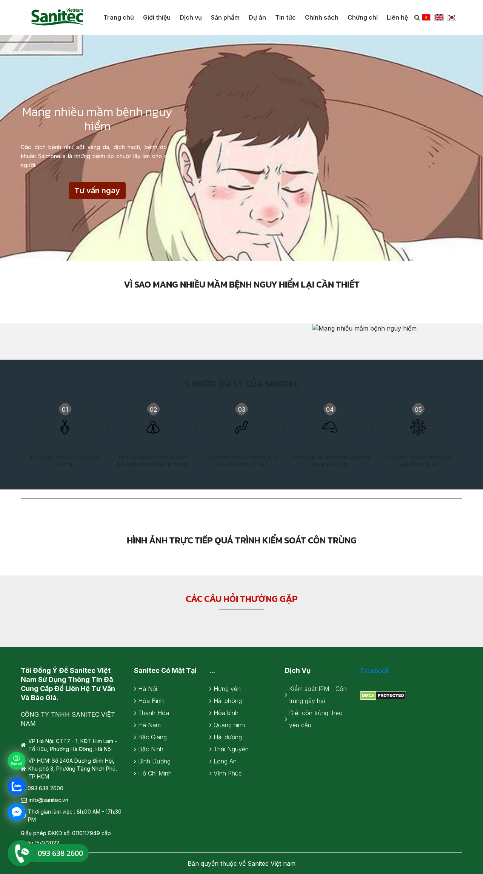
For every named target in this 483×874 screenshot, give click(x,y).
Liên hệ (397, 17)
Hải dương (228, 737)
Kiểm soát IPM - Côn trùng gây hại (318, 695)
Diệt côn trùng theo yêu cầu (316, 719)
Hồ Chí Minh (155, 773)
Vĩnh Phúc (228, 773)
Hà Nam (149, 725)
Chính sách (321, 17)
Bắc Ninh (150, 749)
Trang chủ (118, 17)
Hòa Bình (151, 701)
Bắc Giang (152, 737)
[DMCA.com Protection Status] (383, 695)
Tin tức (285, 17)
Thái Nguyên (231, 749)
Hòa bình (226, 713)
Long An (225, 761)
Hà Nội (147, 688)
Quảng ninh (229, 725)
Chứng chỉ (363, 17)
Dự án (257, 17)
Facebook (374, 670)
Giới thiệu (157, 17)
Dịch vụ (191, 17)
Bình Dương (154, 761)
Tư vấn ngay (97, 190)
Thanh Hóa (153, 713)
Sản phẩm (225, 17)
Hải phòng (228, 701)
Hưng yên (227, 688)
